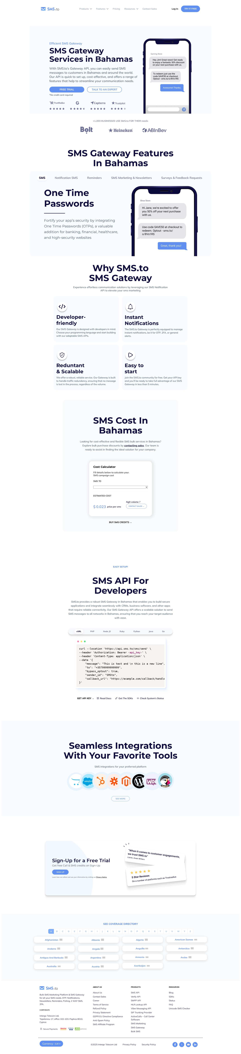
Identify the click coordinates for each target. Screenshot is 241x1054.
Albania (95, 940)
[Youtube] (188, 1044)
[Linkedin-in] (195, 1044)
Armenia (140, 957)
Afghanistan (52, 939)
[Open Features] (107, 9)
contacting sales (134, 445)
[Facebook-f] (175, 1044)
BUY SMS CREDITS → (120, 522)
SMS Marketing (138, 1023)
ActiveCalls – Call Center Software (142, 1018)
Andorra (52, 948)
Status (172, 1000)
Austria (96, 966)
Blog (171, 992)
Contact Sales (99, 996)
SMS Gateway (138, 1027)
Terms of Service (101, 1004)
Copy (160, 647)
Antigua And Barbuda (52, 957)
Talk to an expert (104, 89)
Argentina (96, 957)
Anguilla (140, 948)
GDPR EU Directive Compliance (108, 1016)
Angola (96, 948)
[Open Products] (91, 9)
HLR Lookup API (139, 1004)
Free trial (67, 89)
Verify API (135, 996)
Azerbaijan (140, 965)
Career (96, 1000)
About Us (97, 992)
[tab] (42, 178)
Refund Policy (99, 1008)
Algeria (140, 939)
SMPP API (136, 1000)
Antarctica (184, 948)
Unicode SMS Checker (179, 1008)
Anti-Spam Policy (101, 1020)
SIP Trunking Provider (141, 1012)
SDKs (171, 996)
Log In (175, 8)
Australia (52, 966)
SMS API (135, 992)
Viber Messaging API (141, 1008)
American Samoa (184, 939)
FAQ (171, 1004)
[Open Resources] (137, 9)
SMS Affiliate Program (103, 1024)
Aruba (184, 957)
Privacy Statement (101, 1012)
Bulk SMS (135, 1031)
